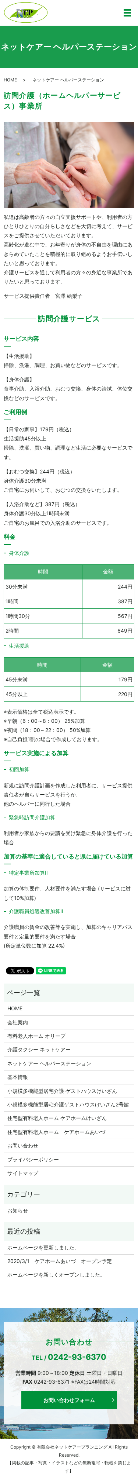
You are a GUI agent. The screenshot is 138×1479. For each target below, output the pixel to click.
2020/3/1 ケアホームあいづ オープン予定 (59, 1261)
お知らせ (17, 1210)
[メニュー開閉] (127, 13)
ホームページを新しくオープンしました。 (56, 1274)
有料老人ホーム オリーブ (36, 1036)
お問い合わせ (22, 1145)
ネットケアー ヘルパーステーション (49, 1063)
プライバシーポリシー (33, 1159)
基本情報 (17, 1077)
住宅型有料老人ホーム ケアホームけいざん (57, 1118)
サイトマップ (22, 1173)
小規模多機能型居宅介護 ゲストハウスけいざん (62, 1091)
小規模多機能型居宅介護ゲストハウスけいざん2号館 (68, 1104)
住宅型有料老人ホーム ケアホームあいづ (56, 1132)
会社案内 (17, 1022)
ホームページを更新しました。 (43, 1247)
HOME (10, 80)
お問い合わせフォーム (69, 1400)
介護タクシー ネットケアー (39, 1049)
